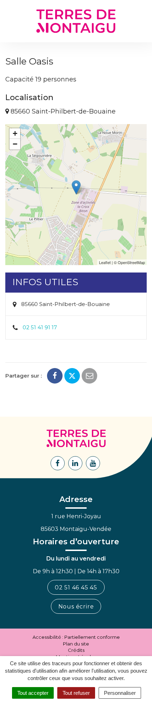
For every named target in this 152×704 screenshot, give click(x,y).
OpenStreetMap (131, 262)
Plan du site (76, 644)
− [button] (15, 144)
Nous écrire (76, 606)
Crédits (76, 650)
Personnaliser (120, 693)
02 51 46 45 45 (76, 587)
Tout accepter (32, 693)
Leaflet (105, 262)
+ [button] (15, 133)
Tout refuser (76, 693)
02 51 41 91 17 (40, 327)
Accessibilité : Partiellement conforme (76, 637)
